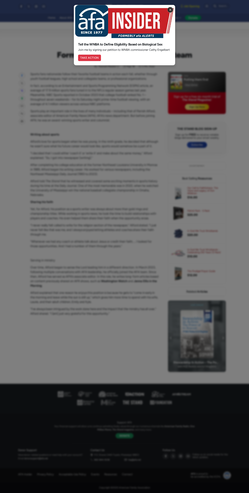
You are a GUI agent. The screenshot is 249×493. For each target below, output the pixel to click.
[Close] (170, 10)
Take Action (89, 57)
